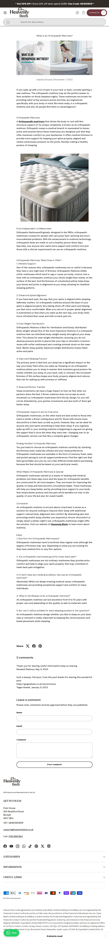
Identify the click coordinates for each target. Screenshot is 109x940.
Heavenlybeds (15, 898)
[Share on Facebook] (34, 646)
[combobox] (54, 22)
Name (19, 712)
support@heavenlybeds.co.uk (18, 829)
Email (19, 726)
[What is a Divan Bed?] (4, 936)
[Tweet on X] (28, 646)
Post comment (54, 764)
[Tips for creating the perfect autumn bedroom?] (105, 936)
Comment (21, 739)
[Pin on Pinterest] (40, 646)
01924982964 (16, 836)
